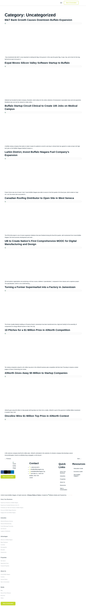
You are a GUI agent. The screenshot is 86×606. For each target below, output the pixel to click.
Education (3, 549)
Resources (63, 485)
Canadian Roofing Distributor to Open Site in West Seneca (39, 198)
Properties (63, 479)
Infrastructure (3, 552)
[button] (58, 3)
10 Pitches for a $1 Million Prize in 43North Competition (37, 330)
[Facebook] (2, 472)
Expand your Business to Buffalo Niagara (9, 502)
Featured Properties (5, 565)
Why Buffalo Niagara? (77, 475)
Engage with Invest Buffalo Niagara (8, 512)
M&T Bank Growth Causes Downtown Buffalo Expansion (38, 20)
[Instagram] (9, 472)
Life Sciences (3, 528)
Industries (62, 476)
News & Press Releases (6, 592)
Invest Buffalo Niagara (5, 574)
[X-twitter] (5, 472)
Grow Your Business (63, 472)
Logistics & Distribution (5, 531)
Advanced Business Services (7, 521)
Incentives (3, 544)
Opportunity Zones (5, 563)
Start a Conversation (63, 489)
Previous (8, 458)
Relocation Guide (78, 468)
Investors (3, 576)
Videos (2, 598)
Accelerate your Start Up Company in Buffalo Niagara (12, 507)
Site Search (3, 560)
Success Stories (4, 579)
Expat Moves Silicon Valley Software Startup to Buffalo (37, 62)
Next (79, 458)
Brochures (3, 595)
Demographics (4, 547)
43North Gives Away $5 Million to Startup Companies (36, 373)
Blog (2, 590)
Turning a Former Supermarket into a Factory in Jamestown (40, 287)
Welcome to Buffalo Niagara (7, 539)
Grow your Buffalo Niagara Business (8, 510)
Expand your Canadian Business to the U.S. (10, 505)
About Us (62, 482)
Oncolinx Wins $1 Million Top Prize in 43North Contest (37, 416)
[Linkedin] (12, 472)
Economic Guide (78, 471)
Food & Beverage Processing (7, 526)
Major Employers (4, 542)
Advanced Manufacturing (6, 523)
